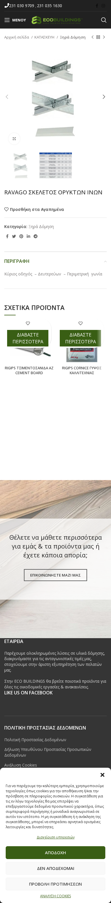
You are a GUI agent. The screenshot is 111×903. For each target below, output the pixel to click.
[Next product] (104, 37)
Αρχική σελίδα (17, 37)
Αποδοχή (55, 852)
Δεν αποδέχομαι (55, 868)
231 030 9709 (22, 5)
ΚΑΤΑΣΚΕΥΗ (44, 37)
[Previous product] (92, 37)
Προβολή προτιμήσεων (55, 884)
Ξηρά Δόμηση (73, 37)
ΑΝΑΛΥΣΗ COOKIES (55, 896)
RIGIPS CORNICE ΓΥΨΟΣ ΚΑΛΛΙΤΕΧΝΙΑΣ (82, 371)
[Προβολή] (14, 138)
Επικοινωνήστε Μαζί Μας (55, 575)
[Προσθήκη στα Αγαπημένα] (28, 323)
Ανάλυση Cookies (20, 765)
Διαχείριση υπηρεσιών (56, 837)
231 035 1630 (49, 5)
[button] (102, 775)
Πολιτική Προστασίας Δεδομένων (35, 739)
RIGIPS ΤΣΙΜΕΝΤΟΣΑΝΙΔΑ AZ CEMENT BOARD (29, 371)
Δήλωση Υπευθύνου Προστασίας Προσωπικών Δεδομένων (47, 752)
